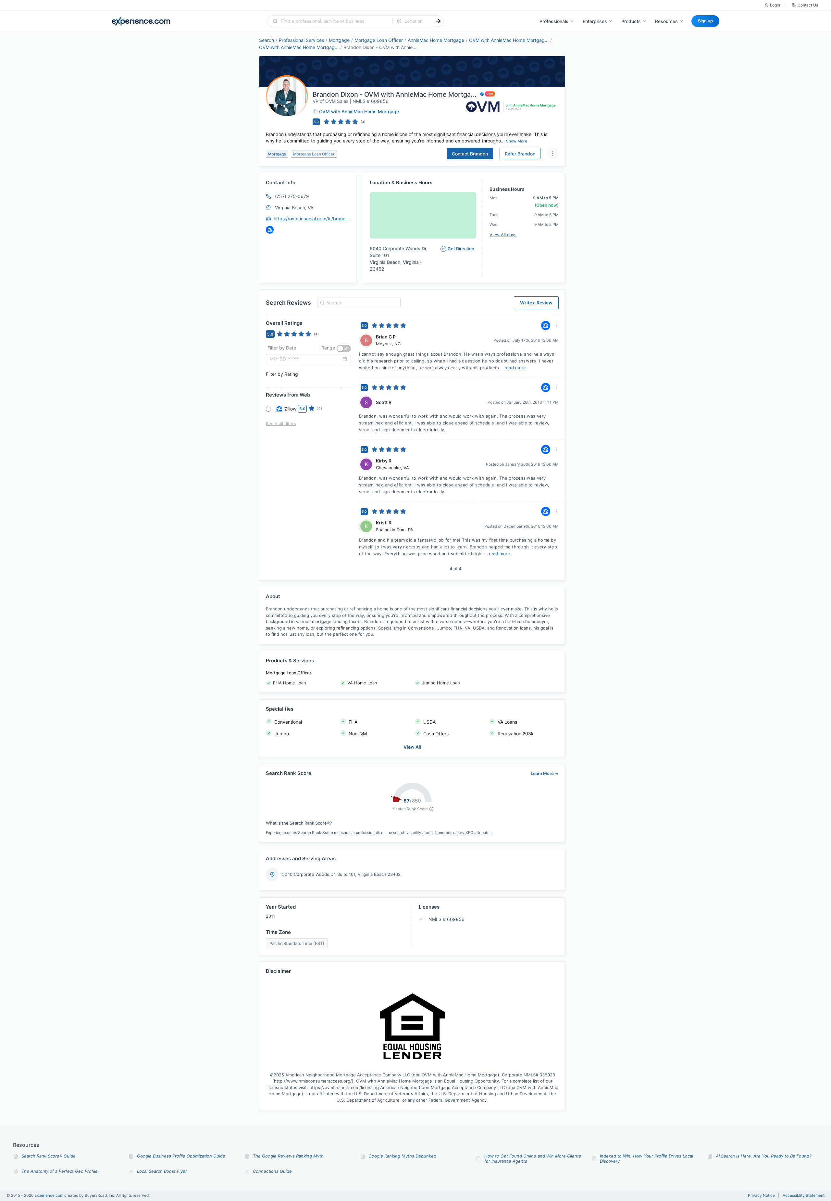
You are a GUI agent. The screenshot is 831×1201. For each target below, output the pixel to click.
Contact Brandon (470, 153)
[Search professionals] (438, 21)
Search (266, 40)
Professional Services (301, 40)
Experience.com (49, 1195)
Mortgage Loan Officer (378, 40)
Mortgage (339, 40)
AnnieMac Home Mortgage (436, 40)
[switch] (344, 348)
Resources (666, 21)
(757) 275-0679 (292, 196)
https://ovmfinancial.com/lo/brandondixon (312, 218)
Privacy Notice (761, 1195)
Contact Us (808, 5)
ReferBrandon (520, 153)
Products (631, 21)
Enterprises (595, 21)
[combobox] (334, 21)
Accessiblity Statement (804, 1195)
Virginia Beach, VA (294, 207)
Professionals (554, 21)
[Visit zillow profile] (270, 230)
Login (775, 5)
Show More (516, 141)
